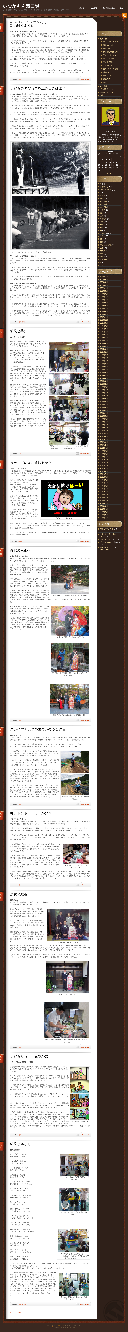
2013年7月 (104, 404)
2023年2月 (104, 285)
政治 (102, 222)
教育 (102, 224)
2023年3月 (104, 282)
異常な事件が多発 (106, 529)
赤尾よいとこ (108, 76)
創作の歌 (103, 39)
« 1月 (109, 173)
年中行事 (103, 219)
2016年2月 (104, 337)
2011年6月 (104, 477)
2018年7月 (104, 308)
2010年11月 (104, 497)
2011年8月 (104, 471)
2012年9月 (104, 433)
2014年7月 (104, 369)
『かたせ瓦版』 (106, 542)
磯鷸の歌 (106, 72)
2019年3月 (104, 300)
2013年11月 (104, 393)
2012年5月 (104, 445)
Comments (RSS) (70, 1327)
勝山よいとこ (108, 45)
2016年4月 (104, 332)
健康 (102, 198)
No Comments (85, 79)
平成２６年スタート (107, 547)
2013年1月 (104, 422)
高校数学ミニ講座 (106, 92)
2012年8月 (104, 436)
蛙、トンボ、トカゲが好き (31, 813)
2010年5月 (104, 515)
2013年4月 (104, 413)
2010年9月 (104, 503)
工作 (102, 216)
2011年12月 (104, 460)
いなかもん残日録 (21, 6)
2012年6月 (104, 442)
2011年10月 (104, 465)
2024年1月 (104, 276)
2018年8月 (104, 305)
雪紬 (104, 82)
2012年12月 (104, 425)
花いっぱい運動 (106, 245)
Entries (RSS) (58, 1327)
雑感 (102, 256)
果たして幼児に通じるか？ (31, 463)
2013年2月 (104, 419)
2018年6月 (104, 311)
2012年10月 (104, 430)
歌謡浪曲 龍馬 (109, 59)
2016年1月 (104, 340)
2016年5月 (104, 329)
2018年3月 (104, 314)
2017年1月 (104, 317)
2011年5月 (104, 480)
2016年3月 (104, 335)
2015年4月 (104, 343)
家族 (102, 213)
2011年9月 (104, 468)
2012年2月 (104, 454)
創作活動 (20, 541)
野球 (102, 254)
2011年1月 (104, 492)
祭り (102, 239)
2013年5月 (104, 410)
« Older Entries (15, 1312)
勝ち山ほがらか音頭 (110, 42)
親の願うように (22, 26)
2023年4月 (104, 279)
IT (101, 184)
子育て (19, 79)
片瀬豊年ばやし (109, 65)
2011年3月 (104, 486)
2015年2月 (104, 349)
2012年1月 (104, 457)
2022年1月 (104, 288)
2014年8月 (104, 367)
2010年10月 (104, 500)
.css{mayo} (61, 1325)
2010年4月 (104, 518)
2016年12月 (104, 320)
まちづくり (104, 187)
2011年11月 (104, 462)
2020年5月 (104, 291)
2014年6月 (104, 372)
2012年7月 (104, 439)
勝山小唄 (106, 48)
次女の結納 (18, 894)
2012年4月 (104, 448)
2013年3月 (104, 416)
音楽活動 (103, 259)
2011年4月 (104, 483)
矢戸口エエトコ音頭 (110, 69)
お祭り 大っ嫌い (109, 89)
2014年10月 (104, 361)
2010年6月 (104, 512)
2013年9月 (104, 398)
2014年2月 (104, 384)
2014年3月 (104, 381)
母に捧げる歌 (108, 62)
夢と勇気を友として (110, 52)
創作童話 (103, 86)
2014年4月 (104, 378)
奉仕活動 (103, 207)
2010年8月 (104, 506)
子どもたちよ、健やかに (29, 1056)
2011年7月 (104, 474)
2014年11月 (104, 358)
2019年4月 (104, 297)
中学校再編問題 (106, 190)
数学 (102, 227)
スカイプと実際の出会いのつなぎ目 (38, 729)
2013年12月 (104, 390)
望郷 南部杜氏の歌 (110, 55)
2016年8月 (104, 326)
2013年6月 (104, 407)
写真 (102, 95)
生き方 (102, 236)
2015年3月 (104, 346)
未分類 (24, 322)
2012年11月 (104, 428)
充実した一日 (105, 534)
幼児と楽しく (20, 1144)
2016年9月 (104, 323)
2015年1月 (104, 352)
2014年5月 (104, 375)
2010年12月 (104, 494)
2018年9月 (104, 303)
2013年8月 (104, 401)
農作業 (102, 251)
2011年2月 (104, 489)
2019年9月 (104, 294)
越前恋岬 (106, 79)
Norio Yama (104, 550)
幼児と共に (18, 331)
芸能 (102, 248)
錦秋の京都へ (20, 550)
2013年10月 (104, 396)
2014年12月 (104, 355)
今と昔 (102, 195)
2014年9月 (104, 364)
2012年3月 (104, 451)
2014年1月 (104, 387)
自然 (102, 242)
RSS (123, 16)
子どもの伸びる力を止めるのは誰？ (38, 88)
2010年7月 (104, 509)
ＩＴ (102, 265)
